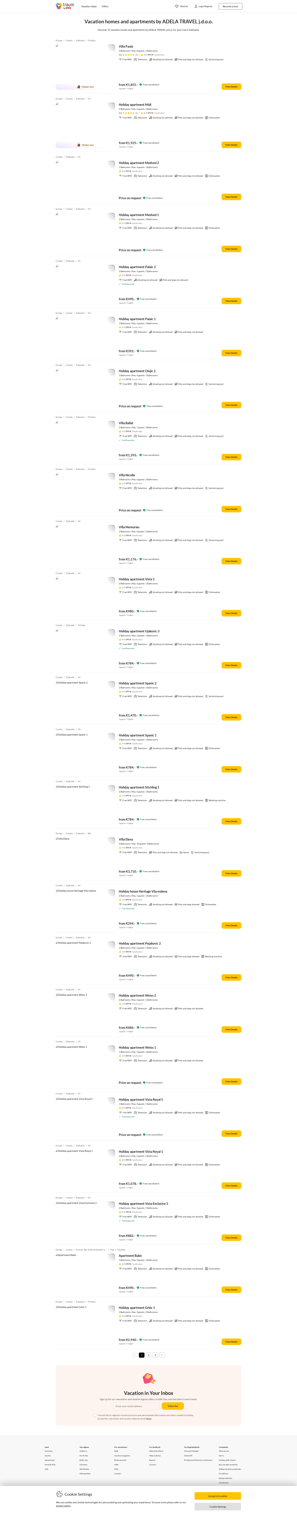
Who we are (224, 1451)
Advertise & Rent (156, 1451)
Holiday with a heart (227, 1460)
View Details (231, 86)
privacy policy (63, 1505)
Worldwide (84, 1469)
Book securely (120, 1460)
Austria (48, 1455)
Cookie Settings (217, 1506)
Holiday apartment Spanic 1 (138, 735)
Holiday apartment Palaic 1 (137, 319)
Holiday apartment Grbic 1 (137, 1307)
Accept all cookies (217, 1495)
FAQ (116, 1469)
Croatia (69, 40)
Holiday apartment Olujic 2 (137, 371)
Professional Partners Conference (198, 1460)
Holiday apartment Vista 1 (137, 579)
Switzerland (50, 1460)
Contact (117, 1473)
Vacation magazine (122, 1455)
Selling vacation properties (230, 1469)
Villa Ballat (126, 423)
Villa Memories (129, 527)
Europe (59, 40)
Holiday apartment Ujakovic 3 (139, 631)
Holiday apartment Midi (135, 104)
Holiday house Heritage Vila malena (143, 891)
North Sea (84, 1455)
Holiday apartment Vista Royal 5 (141, 1099)
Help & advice (155, 1455)
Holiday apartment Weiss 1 (137, 1047)
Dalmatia (80, 40)
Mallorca (83, 1451)
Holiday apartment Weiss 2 (137, 995)
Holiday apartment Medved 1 (139, 215)
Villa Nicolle (127, 475)
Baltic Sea (84, 1460)
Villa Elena (126, 839)
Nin (89, 833)
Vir (89, 98)
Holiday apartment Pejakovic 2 (140, 943)
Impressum (223, 1482)
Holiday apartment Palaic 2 (137, 267)
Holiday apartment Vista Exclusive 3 (143, 1203)
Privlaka (91, 40)
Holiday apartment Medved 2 (139, 163)
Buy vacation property (228, 1464)
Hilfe (116, 1464)
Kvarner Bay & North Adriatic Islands (91, 1249)
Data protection (225, 1478)
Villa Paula (126, 46)
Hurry (221, 1455)
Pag (112, 1249)
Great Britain (50, 1464)
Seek (116, 1451)
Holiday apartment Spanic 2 (138, 683)
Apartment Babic (130, 1255)
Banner (152, 1460)
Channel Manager (191, 1451)
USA (46, 1469)
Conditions (223, 1473)
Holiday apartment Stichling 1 (139, 787)
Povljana (121, 1249)
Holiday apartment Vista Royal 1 (141, 1151)
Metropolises (85, 1473)
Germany (48, 1451)
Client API (188, 1455)
